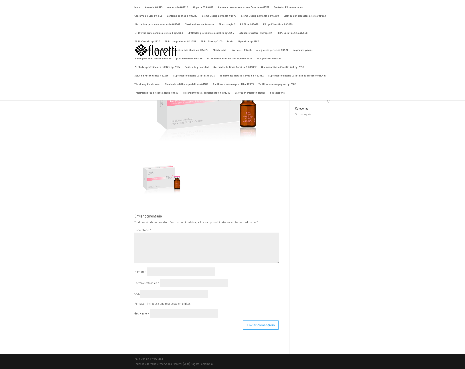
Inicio (137, 7)
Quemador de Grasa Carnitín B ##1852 (234, 67)
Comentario (142, 230)
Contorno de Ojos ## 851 (148, 16)
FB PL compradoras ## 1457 (180, 41)
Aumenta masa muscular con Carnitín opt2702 (243, 7)
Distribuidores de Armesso (199, 24)
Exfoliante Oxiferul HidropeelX (255, 33)
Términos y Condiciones (147, 84)
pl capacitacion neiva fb (189, 58)
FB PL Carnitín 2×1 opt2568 (292, 33)
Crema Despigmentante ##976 (219, 16)
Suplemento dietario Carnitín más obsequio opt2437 (297, 75)
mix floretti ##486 (241, 50)
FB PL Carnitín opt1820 (147, 41)
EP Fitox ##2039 (249, 24)
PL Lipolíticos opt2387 (269, 58)
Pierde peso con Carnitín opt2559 (152, 58)
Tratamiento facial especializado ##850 (156, 92)
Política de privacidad (197, 67)
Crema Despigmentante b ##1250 (260, 16)
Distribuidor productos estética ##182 (305, 16)
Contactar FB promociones (288, 7)
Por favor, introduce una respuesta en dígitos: (162, 303)
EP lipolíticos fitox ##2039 (278, 24)
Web (137, 294)
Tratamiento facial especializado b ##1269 (206, 92)
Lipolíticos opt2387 (248, 41)
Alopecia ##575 (154, 7)
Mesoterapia (219, 50)
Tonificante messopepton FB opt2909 (233, 84)
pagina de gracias (302, 50)
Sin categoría (277, 92)
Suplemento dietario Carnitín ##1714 (194, 75)
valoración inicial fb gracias (250, 92)
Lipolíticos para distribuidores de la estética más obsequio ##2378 (171, 50)
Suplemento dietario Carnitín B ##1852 (242, 75)
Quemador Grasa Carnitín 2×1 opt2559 (282, 67)
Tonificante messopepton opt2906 (277, 84)
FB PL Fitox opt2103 (212, 41)
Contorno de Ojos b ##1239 (182, 16)
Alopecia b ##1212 (177, 7)
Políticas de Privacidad (148, 359)
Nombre (140, 271)
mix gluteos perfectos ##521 (272, 50)
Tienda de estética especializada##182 (186, 84)
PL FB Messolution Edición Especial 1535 (229, 58)
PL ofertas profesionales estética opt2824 (157, 67)
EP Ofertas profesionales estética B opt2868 (158, 33)
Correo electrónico (146, 283)
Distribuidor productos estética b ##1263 (157, 24)
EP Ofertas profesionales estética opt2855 (211, 33)
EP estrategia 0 (227, 24)
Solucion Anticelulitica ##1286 (151, 75)
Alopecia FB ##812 (203, 7)
